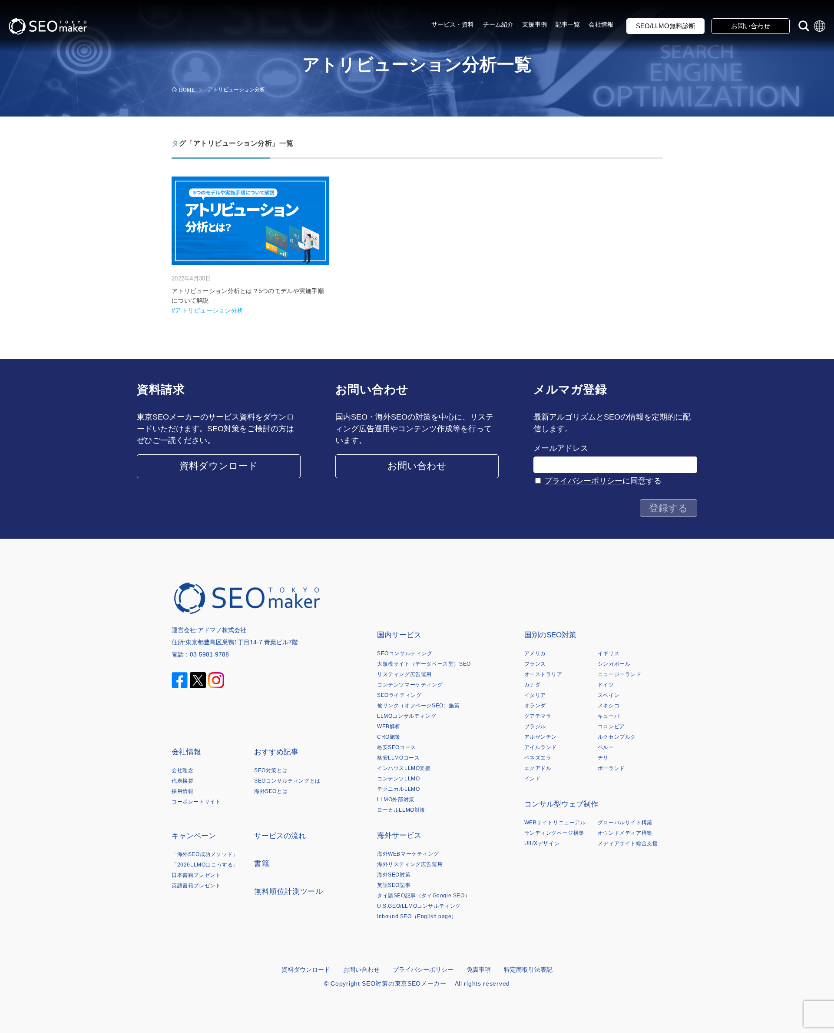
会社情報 (601, 24)
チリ (603, 758)
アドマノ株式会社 (222, 629)
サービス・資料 (452, 24)
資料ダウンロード (218, 465)
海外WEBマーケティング (408, 854)
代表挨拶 (182, 781)
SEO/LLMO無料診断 (665, 26)
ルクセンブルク (617, 737)
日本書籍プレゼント (196, 875)
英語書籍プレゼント (196, 886)
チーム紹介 (498, 24)
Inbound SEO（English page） (417, 916)
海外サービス (399, 835)
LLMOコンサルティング (406, 716)
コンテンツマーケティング (410, 685)
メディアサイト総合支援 (628, 843)
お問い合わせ (750, 26)
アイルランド (540, 747)
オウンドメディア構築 (625, 833)
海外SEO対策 (393, 875)
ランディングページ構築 (554, 833)
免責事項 (479, 969)
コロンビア (611, 726)
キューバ (608, 716)
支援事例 (534, 24)
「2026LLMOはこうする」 (205, 865)
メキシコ (608, 706)
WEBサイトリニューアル (555, 823)
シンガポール (614, 664)
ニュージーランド (620, 674)
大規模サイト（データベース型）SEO (424, 664)
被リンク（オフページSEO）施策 (418, 706)
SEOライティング (399, 695)
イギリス (608, 653)
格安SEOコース (396, 747)
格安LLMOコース (398, 758)
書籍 (261, 864)
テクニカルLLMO (398, 789)
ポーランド (611, 768)
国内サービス (399, 635)
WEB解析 (388, 726)
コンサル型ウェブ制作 (561, 804)
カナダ (532, 685)
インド (532, 779)
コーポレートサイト (196, 802)
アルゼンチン (540, 737)
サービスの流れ (280, 836)
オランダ (535, 706)
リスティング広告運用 (404, 674)
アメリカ (535, 653)
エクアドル (538, 768)
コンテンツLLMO (398, 779)
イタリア (535, 695)
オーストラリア (543, 674)
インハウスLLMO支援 (404, 768)
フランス (535, 664)
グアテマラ (538, 716)
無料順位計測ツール (288, 891)
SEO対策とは (271, 770)
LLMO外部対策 (395, 799)
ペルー (606, 747)
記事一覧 (568, 24)
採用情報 (182, 791)
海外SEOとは (271, 791)
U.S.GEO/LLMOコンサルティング (419, 906)
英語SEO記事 (393, 885)
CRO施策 (388, 737)
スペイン (608, 695)
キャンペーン (194, 836)
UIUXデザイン (542, 843)
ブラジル (535, 726)
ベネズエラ (538, 758)
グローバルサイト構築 (625, 823)
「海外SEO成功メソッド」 (205, 854)
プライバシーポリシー (583, 481)
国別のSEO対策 (550, 635)
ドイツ (606, 685)
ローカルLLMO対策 (401, 810)
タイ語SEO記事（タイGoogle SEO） (423, 896)
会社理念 (182, 770)
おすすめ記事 (276, 752)
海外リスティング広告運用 (410, 864)
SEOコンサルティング (405, 653)
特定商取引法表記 (528, 969)
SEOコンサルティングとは (287, 781)
